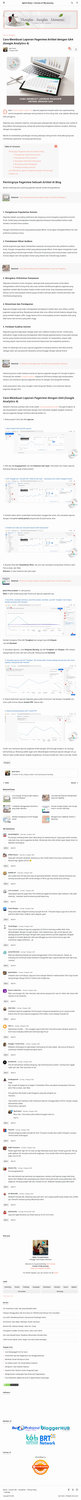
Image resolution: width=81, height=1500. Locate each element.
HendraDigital (13, 834)
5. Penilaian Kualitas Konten (24, 167)
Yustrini (11, 1130)
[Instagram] (77, 1490)
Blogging (7, 763)
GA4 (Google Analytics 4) (22, 110)
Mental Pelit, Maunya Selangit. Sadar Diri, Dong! (19, 1326)
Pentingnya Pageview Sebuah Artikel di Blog (26, 151)
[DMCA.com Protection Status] (11, 1386)
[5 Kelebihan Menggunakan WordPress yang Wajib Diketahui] (6, 367)
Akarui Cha (12, 1168)
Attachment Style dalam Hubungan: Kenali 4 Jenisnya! (21, 1322)
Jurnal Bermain (13, 952)
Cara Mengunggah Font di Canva (16, 1352)
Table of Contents (12, 146)
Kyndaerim (12, 1062)
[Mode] (72, 3)
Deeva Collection (14, 990)
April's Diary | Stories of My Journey (37, 3)
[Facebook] (69, 1490)
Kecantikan (22, 1291)
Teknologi (59, 1291)
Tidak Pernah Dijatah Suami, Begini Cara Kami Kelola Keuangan (25, 1339)
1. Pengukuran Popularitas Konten (26, 154)
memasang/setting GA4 (49, 406)
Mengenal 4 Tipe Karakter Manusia (17, 1367)
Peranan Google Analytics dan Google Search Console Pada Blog (45, 581)
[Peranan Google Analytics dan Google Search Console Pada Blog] (6, 584)
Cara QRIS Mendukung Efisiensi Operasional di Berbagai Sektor (24, 1317)
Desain (17, 1287)
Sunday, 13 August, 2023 (27, 890)
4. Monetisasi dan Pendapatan (25, 164)
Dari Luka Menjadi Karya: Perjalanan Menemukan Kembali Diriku (25, 1335)
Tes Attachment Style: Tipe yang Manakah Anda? (20, 1308)
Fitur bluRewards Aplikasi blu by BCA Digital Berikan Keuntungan (27, 1378)
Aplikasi (74, 1287)
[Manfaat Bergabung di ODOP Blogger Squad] (7, 823)
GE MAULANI (13, 1194)
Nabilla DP (12, 873)
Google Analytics (28, 376)
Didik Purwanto (14, 1147)
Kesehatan (47, 1287)
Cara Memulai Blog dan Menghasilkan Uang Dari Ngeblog (42, 268)
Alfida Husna (13, 855)
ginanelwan (12, 972)
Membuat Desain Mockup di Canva (17, 1359)
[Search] (77, 3)
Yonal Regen (12, 926)
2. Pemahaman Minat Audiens (25, 158)
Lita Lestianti (13, 890)
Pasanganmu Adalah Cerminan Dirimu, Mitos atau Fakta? (22, 1331)
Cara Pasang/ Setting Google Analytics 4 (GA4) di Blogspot (42, 197)
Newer (73, 783)
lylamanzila (12, 1211)
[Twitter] (73, 1490)
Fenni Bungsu (13, 908)
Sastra (65, 1287)
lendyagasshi (13, 1079)
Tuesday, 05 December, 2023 (27, 1211)
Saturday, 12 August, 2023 (27, 834)
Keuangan (36, 1287)
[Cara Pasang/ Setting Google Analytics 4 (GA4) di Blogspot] (6, 200)
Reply (6, 848)
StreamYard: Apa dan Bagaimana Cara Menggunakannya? (24, 1356)
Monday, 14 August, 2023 (30, 1111)
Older (7, 783)
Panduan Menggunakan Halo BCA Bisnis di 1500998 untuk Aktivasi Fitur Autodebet (31, 1313)
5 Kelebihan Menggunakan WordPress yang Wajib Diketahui (43, 363)
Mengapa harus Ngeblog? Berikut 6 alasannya (63, 818)
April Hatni (18, 1111)
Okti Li (10, 1026)
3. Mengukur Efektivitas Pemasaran (27, 161)
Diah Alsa (11, 1008)
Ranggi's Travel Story (16, 1044)
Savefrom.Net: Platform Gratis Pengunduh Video (21, 1370)
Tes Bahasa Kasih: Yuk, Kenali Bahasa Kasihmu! (21, 1363)
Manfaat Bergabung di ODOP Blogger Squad (25, 818)
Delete (13, 848)
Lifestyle (57, 1287)
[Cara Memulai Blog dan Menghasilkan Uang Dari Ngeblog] (6, 271)
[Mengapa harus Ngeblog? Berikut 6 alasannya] (46, 823)
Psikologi (26, 1287)
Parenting (7, 1287)
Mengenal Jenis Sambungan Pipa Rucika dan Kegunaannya (25, 1374)
